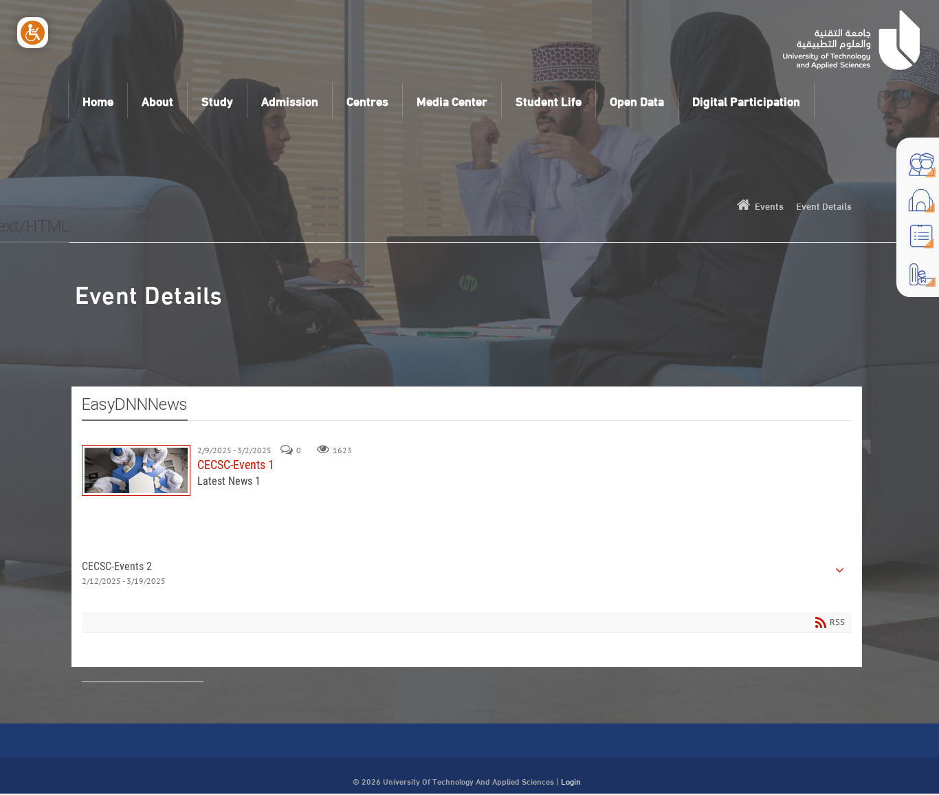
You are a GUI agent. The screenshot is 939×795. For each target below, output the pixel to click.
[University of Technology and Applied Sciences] (851, 40)
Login (571, 780)
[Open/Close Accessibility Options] (33, 33)
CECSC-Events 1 (136, 470)
